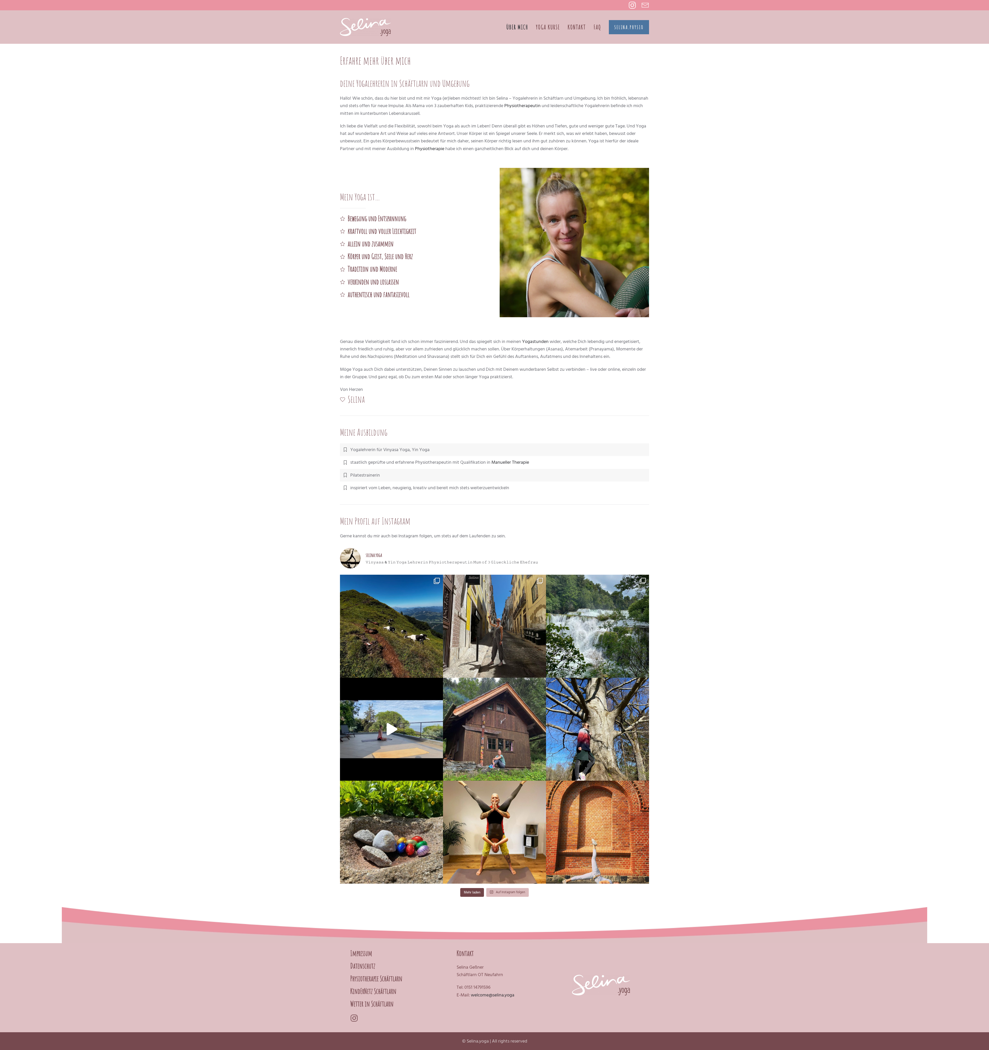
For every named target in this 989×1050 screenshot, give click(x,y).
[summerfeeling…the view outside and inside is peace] (391, 729)
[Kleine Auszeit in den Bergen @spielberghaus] (391, 626)
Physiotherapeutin (522, 105)
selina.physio (629, 27)
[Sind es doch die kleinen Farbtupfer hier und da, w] (391, 832)
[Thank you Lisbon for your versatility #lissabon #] (494, 626)
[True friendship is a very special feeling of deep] (494, 832)
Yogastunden (535, 341)
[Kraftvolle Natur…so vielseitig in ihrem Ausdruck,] (597, 729)
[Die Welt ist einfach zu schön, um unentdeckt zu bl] (597, 626)
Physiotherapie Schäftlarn (376, 978)
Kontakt (577, 27)
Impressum (361, 953)
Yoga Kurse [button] (548, 27)
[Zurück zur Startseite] (365, 27)
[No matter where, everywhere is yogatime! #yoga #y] (597, 832)
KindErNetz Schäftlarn (373, 991)
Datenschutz (362, 965)
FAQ (597, 27)
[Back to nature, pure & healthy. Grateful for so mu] (494, 729)
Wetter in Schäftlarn (372, 1003)
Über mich (517, 27)
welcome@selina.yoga (492, 995)
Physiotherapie (429, 148)
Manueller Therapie (510, 462)
